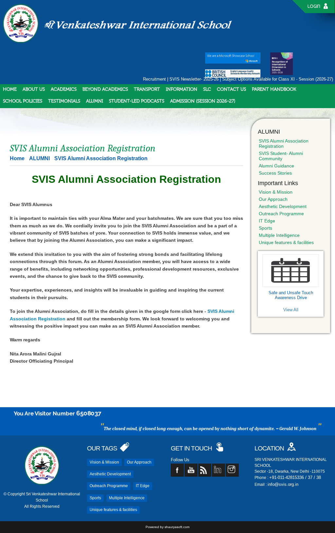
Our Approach (273, 199)
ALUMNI (94, 101)
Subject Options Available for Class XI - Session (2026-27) (277, 79)
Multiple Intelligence (279, 235)
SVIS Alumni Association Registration (284, 143)
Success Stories (275, 173)
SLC (207, 89)
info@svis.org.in (283, 484)
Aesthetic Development (283, 206)
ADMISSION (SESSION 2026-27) (202, 101)
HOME (10, 89)
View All (290, 309)
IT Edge (267, 220)
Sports (265, 228)
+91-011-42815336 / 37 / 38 (295, 477)
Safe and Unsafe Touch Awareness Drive (291, 295)
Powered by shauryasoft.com (167, 527)
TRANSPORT (147, 89)
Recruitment (154, 79)
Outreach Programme (281, 213)
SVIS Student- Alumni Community (281, 156)
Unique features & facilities (286, 242)
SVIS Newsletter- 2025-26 (194, 79)
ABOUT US (34, 89)
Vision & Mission (275, 192)
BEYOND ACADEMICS (105, 89)
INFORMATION (181, 89)
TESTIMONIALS (64, 101)
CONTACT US (231, 89)
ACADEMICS (64, 89)
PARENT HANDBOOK (274, 89)
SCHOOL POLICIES (22, 101)
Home (17, 158)
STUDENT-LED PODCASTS (136, 101)
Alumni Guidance (276, 165)
